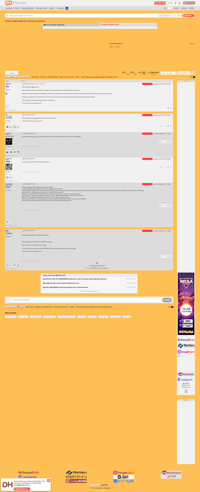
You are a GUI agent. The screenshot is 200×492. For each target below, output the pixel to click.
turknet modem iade (11, 316)
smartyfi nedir (81, 316)
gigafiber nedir (126, 316)
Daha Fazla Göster (89, 291)
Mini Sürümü (186, 387)
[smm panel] (186, 375)
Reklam (184, 8)
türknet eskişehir (23, 316)
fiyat (84, 97)
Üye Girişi (158, 3)
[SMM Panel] (123, 482)
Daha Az (192, 43)
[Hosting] (186, 347)
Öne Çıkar (11, 76)
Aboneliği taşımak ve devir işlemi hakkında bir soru (61, 283)
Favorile (21, 306)
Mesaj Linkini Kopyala (160, 83)
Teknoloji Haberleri (27, 8)
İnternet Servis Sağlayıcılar (66, 77)
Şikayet (169, 83)
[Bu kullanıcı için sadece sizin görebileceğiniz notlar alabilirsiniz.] (6, 92)
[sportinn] (76, 478)
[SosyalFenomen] (123, 478)
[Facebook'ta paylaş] (168, 108)
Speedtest (60, 8)
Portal (17, 8)
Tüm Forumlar (35, 77)
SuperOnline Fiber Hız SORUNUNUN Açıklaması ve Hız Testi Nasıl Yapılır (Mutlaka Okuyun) (74, 279)
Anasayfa (9, 8)
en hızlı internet (92, 316)
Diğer (51, 8)
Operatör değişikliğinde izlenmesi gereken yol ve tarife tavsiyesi (65, 287)
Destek (191, 8)
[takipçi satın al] (186, 341)
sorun (33, 87)
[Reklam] (66, 8)
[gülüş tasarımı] (171, 478)
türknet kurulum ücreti (49, 316)
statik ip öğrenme (103, 316)
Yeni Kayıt (190, 3)
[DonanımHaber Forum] (16, 3)
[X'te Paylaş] (171, 108)
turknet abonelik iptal (36, 316)
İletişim (176, 8)
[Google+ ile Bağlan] (179, 3)
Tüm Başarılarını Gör (12, 109)
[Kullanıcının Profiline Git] (9, 141)
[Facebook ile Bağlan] (175, 3)
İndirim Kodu (42, 8)
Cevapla (25, 76)
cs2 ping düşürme (115, 316)
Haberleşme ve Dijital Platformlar (49, 77)
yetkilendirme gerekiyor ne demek (66, 316)
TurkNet (77, 77)
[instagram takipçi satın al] (186, 353)
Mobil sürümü (186, 385)
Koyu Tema (165, 8)
